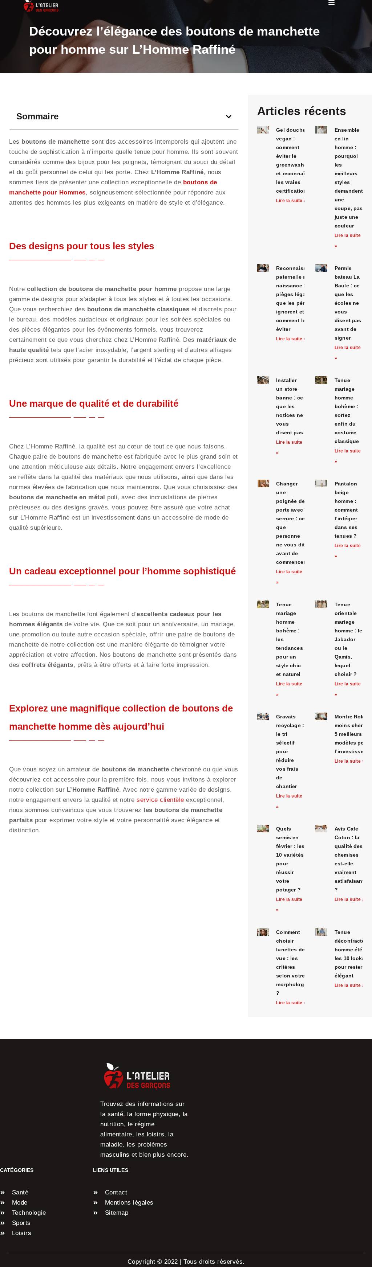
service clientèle (160, 799)
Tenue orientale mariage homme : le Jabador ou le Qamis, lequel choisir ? (349, 639)
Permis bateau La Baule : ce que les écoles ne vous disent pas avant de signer (348, 303)
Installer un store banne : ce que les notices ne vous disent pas (289, 406)
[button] (229, 117)
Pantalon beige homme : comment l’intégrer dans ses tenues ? (346, 510)
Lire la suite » (291, 200)
